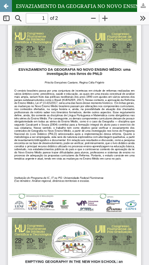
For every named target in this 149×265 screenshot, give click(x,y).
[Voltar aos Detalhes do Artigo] (6, 6)
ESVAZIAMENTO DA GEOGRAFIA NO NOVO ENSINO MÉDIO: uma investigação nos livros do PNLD (82, 6)
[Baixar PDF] (143, 6)
